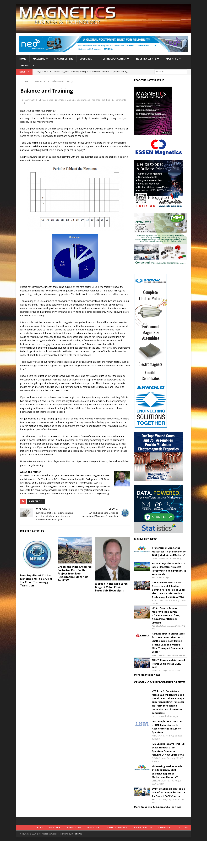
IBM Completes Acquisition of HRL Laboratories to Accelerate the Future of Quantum (167, 727)
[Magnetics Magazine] (103, 31)
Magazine (39, 58)
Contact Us (27, 65)
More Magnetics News (147, 674)
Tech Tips (105, 99)
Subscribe (86, 58)
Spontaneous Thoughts (88, 99)
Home (22, 58)
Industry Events (146, 58)
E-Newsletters (63, 58)
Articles (62, 99)
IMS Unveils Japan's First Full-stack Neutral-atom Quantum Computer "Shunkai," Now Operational (168, 749)
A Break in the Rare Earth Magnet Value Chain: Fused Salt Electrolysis (111, 587)
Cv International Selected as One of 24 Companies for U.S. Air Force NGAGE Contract (169, 792)
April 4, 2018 (31, 99)
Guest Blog (47, 99)
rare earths (35, 501)
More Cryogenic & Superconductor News (157, 806)
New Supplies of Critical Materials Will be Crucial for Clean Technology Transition (36, 580)
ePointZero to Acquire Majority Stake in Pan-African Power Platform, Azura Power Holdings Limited (166, 615)
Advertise (172, 58)
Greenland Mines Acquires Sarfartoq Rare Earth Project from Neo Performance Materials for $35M (75, 573)
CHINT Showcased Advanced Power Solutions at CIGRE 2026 (168, 663)
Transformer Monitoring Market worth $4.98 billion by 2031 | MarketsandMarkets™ (169, 551)
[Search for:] (170, 71)
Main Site (71, 99)
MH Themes (76, 833)
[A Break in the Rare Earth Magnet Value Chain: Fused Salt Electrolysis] (112, 558)
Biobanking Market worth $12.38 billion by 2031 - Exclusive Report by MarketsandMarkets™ (167, 772)
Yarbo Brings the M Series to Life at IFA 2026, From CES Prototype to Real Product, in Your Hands (169, 569)
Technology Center (113, 58)
